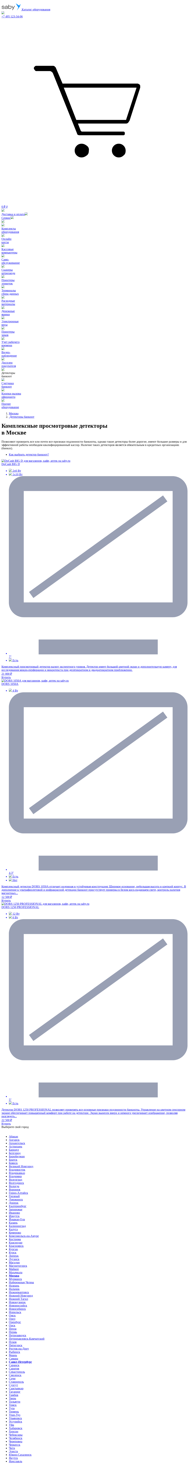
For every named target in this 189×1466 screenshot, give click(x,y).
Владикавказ (17, 1173)
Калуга (13, 1229)
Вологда (14, 1186)
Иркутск (14, 1216)
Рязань (13, 1355)
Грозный (14, 1196)
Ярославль (15, 1461)
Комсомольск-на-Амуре (24, 1236)
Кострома (15, 1239)
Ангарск (14, 1139)
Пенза (12, 1328)
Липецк (14, 1255)
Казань (13, 1222)
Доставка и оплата (13, 214)
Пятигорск (15, 1345)
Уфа (11, 1424)
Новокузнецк (17, 1302)
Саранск (14, 1365)
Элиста (13, 1451)
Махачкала (15, 1272)
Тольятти (14, 1401)
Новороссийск (18, 1305)
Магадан (14, 1262)
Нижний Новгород (21, 1295)
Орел (12, 1318)
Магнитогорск (18, 1265)
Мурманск (15, 1279)
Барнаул (14, 1149)
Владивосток (17, 1169)
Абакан (13, 1136)
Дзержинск (16, 1199)
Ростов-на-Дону (19, 1348)
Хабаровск (15, 1428)
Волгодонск (16, 1182)
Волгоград (15, 1179)
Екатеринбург (17, 1206)
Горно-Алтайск (18, 1192)
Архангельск (17, 1143)
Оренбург (15, 1322)
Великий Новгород (21, 1166)
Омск (12, 1315)
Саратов (14, 1368)
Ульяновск (15, 1418)
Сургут (13, 1385)
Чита (12, 1448)
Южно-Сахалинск (20, 1454)
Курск (12, 1252)
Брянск (13, 1163)
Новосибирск (17, 1308)
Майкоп (14, 1269)
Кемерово (15, 1232)
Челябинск (15, 1438)
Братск (13, 1159)
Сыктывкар (16, 1388)
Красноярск (16, 1245)
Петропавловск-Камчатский (26, 1338)
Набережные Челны (21, 1282)
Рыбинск (14, 1351)
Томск (13, 1405)
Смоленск (15, 1375)
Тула (12, 1408)
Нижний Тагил (18, 1298)
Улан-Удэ (14, 1414)
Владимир (15, 1176)
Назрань (14, 1285)
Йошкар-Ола (17, 1219)
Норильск (15, 1312)
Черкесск (14, 1444)
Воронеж (14, 1189)
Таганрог (14, 1391)
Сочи (12, 1378)
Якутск (13, 1458)
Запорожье (15, 1209)
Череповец (15, 1441)
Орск (12, 1325)
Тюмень (14, 1411)
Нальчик (14, 1289)
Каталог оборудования (35, 9)
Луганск (14, 1259)
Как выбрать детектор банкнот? (29, 454)
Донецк (13, 1202)
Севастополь (17, 1371)
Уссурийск (15, 1421)
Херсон (13, 1431)
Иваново (14, 1212)
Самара (13, 1358)
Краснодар (15, 1242)
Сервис (6, 217)
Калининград (17, 1226)
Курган (13, 1249)
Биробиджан (17, 1156)
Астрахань (15, 1146)
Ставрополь (16, 1381)
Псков (13, 1342)
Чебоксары (16, 1434)
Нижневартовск (19, 1292)
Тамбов (13, 1395)
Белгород (14, 1153)
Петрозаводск (17, 1335)
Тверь (12, 1398)
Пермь (13, 1332)
